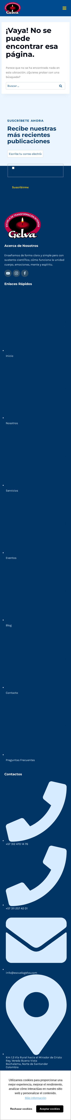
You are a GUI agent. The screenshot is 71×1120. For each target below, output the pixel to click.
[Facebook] (24, 273)
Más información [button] (35, 1098)
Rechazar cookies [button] (21, 1108)
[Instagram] (16, 273)
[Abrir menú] (64, 8)
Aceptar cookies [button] (50, 1108)
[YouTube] (8, 273)
